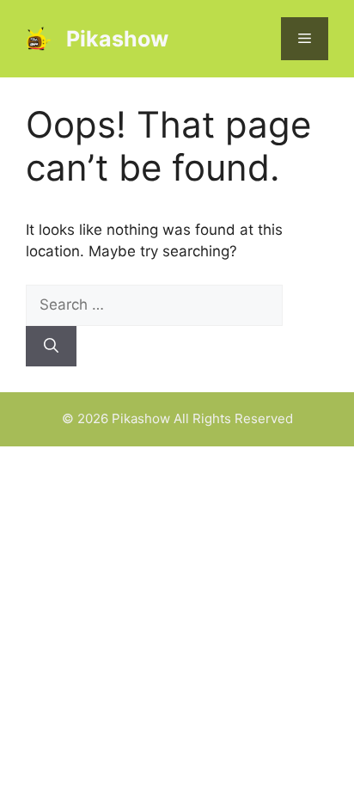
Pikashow (117, 39)
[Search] (51, 346)
